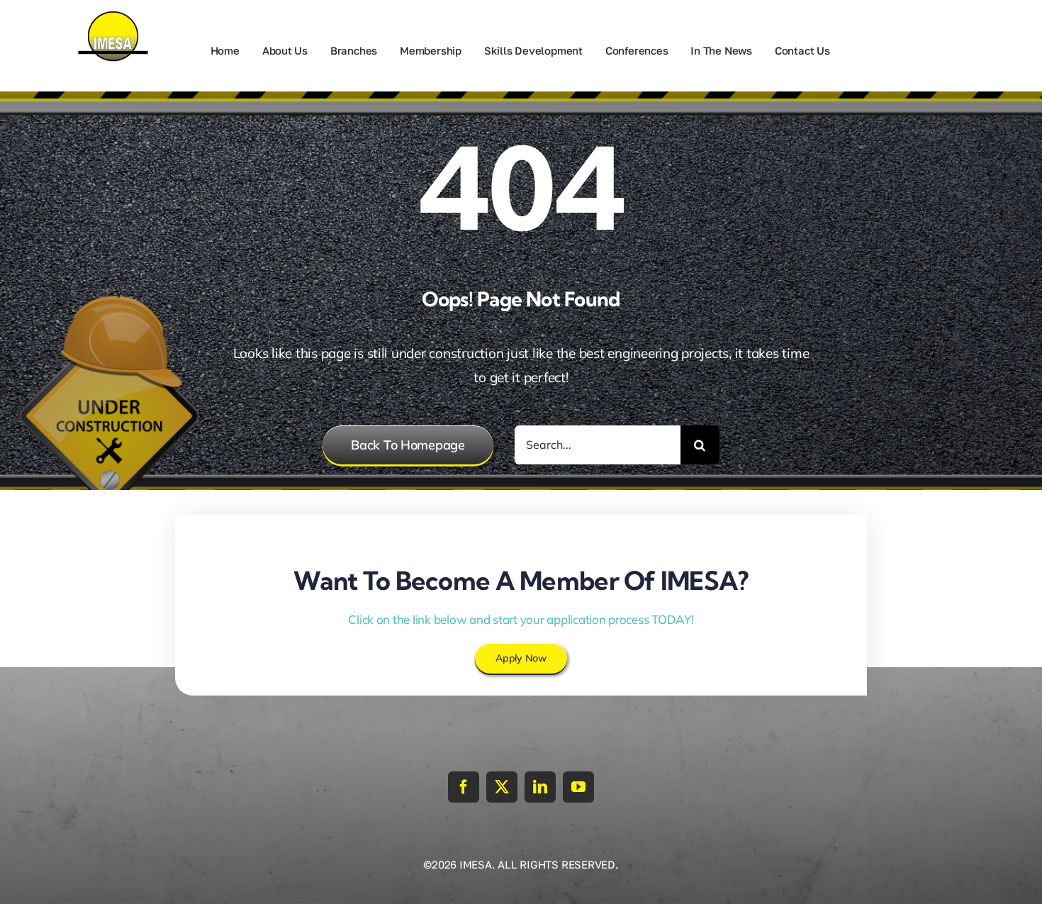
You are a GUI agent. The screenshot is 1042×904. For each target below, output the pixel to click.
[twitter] (501, 787)
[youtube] (578, 787)
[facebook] (463, 787)
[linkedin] (540, 787)
